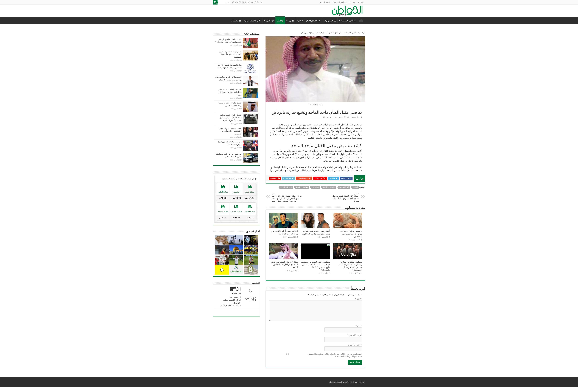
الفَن (279, 21)
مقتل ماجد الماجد (302, 187)
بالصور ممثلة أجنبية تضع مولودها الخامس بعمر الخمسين (350, 234)
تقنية (299, 21)
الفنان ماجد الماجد (329, 187)
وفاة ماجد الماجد (286, 187)
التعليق (358, 299)
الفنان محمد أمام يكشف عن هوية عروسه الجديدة (284, 232)
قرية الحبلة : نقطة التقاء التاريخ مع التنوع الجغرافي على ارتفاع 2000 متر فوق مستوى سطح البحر (287, 197)
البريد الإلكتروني (354, 335)
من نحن (352, 2)
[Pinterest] (249, 2)
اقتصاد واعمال (311, 21)
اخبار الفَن (352, 33)
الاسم (359, 325)
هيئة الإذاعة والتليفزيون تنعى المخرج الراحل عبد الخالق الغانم (284, 264)
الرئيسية (361, 33)
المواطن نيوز (359, 382)
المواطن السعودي (361, 20)
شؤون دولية (328, 21)
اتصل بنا (361, 2)
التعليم (268, 21)
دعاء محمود (355, 117)
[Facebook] (255, 2)
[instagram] (233, 2)
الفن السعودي (344, 187)
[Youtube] (243, 2)
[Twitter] (252, 2)
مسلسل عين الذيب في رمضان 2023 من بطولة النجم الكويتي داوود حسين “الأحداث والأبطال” (315, 266)
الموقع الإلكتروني (355, 344)
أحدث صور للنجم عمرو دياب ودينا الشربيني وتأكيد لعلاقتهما (316, 232)
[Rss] (261, 2)
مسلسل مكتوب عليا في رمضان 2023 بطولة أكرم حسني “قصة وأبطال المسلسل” (350, 266)
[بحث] (215, 2)
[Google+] (258, 2)
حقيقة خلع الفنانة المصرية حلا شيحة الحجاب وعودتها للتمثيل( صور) (346, 197)
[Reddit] (240, 2)
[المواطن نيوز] (347, 10)
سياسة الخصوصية (339, 2)
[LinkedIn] (246, 2)
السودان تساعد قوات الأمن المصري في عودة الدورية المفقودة (230, 54)
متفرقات (234, 21)
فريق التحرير (325, 2)
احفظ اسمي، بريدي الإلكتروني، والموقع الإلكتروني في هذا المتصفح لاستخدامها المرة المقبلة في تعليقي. (335, 355)
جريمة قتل (315, 187)
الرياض (355, 187)
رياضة (288, 21)
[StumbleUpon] (236, 2)
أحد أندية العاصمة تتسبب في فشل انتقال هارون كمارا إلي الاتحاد (230, 92)
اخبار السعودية (347, 21)
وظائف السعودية (251, 21)
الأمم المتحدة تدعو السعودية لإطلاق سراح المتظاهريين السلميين (230, 131)
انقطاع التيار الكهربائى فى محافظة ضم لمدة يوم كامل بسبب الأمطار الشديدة (230, 118)
